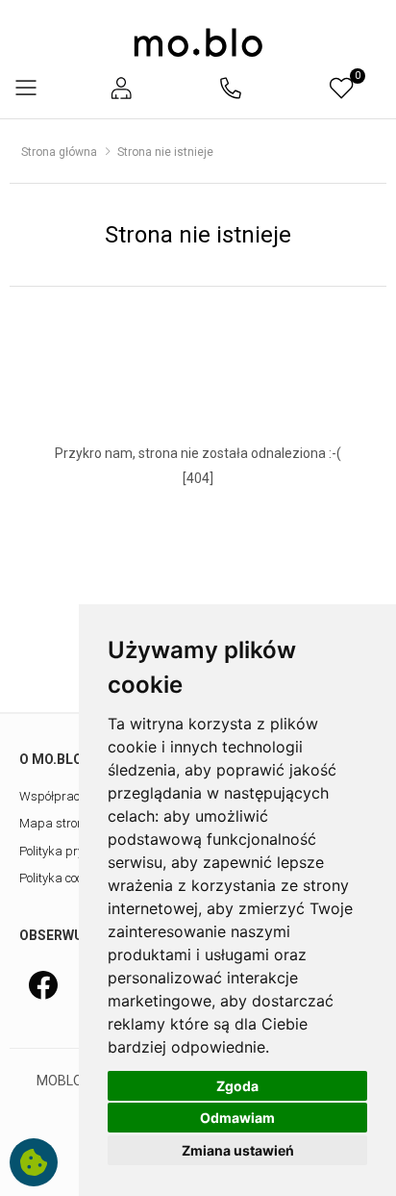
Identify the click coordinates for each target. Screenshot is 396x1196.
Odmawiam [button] (237, 1117)
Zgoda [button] (237, 1086)
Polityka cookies (62, 878)
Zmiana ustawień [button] (238, 1150)
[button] (121, 88)
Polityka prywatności (76, 851)
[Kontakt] (230, 88)
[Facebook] (43, 985)
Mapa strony (54, 823)
